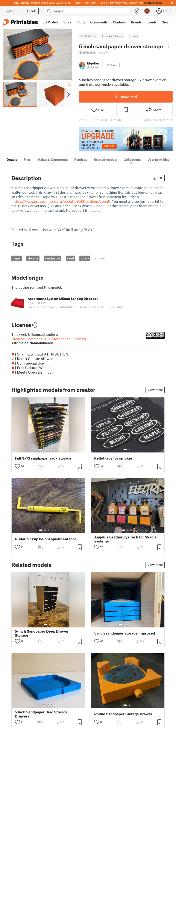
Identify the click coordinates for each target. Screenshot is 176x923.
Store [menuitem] (67, 22)
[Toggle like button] (17, 466)
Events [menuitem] (151, 22)
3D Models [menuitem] (50, 22)
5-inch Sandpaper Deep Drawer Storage (42, 633)
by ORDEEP (36, 303)
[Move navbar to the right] (170, 22)
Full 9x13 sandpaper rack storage (43, 458)
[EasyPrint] (137, 11)
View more (155, 390)
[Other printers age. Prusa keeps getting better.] (126, 139)
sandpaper (52, 258)
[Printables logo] (20, 22)
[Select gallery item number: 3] (48, 449)
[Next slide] (68, 94)
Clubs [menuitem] (80, 22)
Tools (135, 35)
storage (32, 258)
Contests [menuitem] (119, 22)
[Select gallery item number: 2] (45, 449)
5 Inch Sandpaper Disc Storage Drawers (41, 714)
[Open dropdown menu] (168, 45)
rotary (84, 258)
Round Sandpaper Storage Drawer (123, 714)
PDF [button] (160, 178)
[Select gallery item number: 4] (52, 449)
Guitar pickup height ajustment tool (45, 539)
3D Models (89, 35)
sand (70, 258)
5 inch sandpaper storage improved (124, 633)
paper (16, 258)
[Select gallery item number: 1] (40, 449)
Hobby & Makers (114, 35)
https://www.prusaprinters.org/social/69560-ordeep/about (60, 201)
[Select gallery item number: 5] (55, 449)
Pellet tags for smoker (113, 458)
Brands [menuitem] (136, 22)
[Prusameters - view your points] (147, 11)
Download (128, 97)
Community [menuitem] (99, 22)
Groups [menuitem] (167, 22)
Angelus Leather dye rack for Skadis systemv (125, 539)
